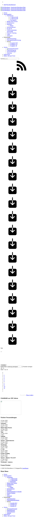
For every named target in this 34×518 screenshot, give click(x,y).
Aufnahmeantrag (11, 38)
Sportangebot (7, 14)
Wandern (9, 24)
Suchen (2, 58)
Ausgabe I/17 (14, 44)
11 (4, 388)
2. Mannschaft (14, 18)
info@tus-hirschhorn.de (10, 4)
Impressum (7, 54)
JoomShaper (25, 468)
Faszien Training (11, 33)
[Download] (12, 85)
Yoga (8, 34)
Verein (5, 47)
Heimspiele (13, 20)
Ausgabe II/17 (14, 43)
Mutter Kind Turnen (12, 21)
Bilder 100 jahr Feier (9, 56)
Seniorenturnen (11, 27)
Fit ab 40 (9, 28)
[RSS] (21, 71)
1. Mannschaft (14, 17)
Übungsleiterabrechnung (14, 40)
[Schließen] (1, 351)
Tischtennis (10, 15)
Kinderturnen (10, 23)
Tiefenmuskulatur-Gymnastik (12, 30)
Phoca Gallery (29, 395)
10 (4, 386)
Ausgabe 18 (13, 46)
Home (5, 13)
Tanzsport (9, 36)
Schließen (3, 365)
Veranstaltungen (11, 51)
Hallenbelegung (11, 50)
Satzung (9, 53)
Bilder (11, 26)
